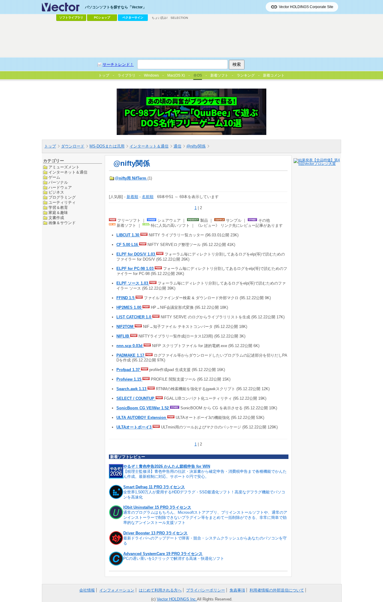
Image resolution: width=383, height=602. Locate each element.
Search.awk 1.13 (132, 389)
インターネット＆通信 (149, 146)
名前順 (147, 196)
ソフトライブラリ (71, 17)
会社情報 (87, 590)
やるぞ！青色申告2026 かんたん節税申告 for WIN (166, 466)
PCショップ (102, 17)
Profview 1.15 (129, 379)
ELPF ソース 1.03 (132, 283)
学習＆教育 (58, 207)
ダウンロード (72, 146)
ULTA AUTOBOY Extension (141, 417)
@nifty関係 (196, 146)
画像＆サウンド (62, 222)
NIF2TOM (125, 326)
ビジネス (56, 192)
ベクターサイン (132, 17)
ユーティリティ (62, 202)
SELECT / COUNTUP (136, 398)
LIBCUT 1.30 (128, 235)
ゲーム (54, 177)
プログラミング (62, 197)
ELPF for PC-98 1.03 (135, 268)
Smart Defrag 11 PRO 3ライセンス (154, 487)
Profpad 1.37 (128, 369)
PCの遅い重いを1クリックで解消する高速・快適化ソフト (173, 558)
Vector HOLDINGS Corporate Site (306, 7)
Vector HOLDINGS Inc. (177, 599)
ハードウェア (60, 187)
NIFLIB (123, 336)
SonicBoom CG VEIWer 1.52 (143, 408)
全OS (197, 75)
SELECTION (179, 17)
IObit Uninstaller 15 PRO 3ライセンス (157, 507)
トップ (50, 146)
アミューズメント (64, 167)
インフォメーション (116, 590)
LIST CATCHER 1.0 (134, 317)
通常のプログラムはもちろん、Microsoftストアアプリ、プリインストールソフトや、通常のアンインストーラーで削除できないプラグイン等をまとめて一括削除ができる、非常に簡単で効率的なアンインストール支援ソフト (205, 517)
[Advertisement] (191, 39)
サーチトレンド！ (118, 64)
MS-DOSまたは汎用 (106, 146)
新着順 (132, 196)
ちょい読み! (160, 17)
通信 (177, 146)
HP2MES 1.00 (129, 307)
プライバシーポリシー (205, 590)
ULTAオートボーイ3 (134, 427)
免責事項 (237, 590)
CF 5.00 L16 (127, 244)
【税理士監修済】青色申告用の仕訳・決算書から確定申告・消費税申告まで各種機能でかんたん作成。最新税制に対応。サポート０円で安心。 (205, 474)
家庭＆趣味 (58, 212)
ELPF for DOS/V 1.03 (136, 254)
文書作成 (56, 217)
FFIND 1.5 (126, 298)
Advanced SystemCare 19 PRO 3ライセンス (163, 553)
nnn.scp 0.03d (130, 345)
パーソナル (58, 182)
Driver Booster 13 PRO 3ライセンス (155, 533)
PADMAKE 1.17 (130, 355)
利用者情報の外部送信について (277, 590)
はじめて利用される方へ (160, 590)
